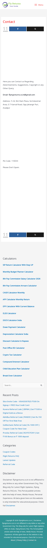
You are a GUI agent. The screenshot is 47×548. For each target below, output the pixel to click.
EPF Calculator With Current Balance (18, 306)
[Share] (17, 29)
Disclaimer (10, 505)
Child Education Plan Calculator (16, 368)
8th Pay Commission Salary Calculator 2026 (21, 278)
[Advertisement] (23, 56)
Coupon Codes (9, 452)
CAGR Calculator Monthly (14, 292)
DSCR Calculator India (12, 320)
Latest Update (9, 460)
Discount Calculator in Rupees (16, 341)
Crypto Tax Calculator (12, 355)
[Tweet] (35, 29)
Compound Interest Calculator (16, 361)
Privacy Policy (22, 540)
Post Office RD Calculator (14, 348)
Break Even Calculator (12, 375)
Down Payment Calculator (14, 327)
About (13, 540)
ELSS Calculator (9, 313)
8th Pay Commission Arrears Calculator (20, 285)
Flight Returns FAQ (11, 456)
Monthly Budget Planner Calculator (18, 271)
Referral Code (9, 464)
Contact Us (32, 540)
